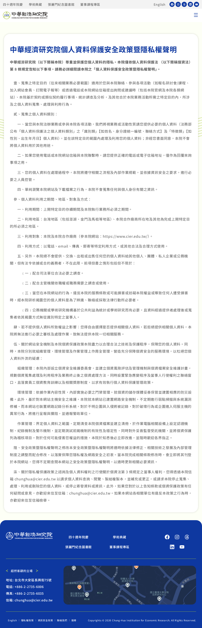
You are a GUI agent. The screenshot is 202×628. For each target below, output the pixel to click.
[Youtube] (196, 4)
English (160, 4)
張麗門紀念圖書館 (61, 4)
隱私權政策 (27, 620)
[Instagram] (178, 4)
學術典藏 (35, 4)
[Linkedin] (190, 4)
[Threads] (184, 4)
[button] (196, 15)
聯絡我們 (62, 620)
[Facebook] (172, 4)
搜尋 (74, 620)
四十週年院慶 (13, 4)
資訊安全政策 (45, 620)
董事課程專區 (90, 4)
